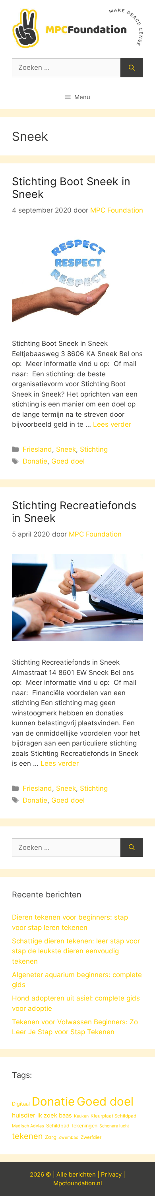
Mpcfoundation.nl (77, 1183)
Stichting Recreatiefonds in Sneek (74, 512)
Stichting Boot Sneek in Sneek (71, 188)
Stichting (94, 449)
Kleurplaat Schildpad (113, 1116)
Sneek (66, 449)
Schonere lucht (114, 1126)
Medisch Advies (28, 1126)
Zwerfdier (91, 1137)
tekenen (27, 1136)
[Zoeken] (131, 67)
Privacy (111, 1174)
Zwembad (68, 1137)
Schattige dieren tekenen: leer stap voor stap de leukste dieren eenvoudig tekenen (76, 951)
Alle (62, 1174)
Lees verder (112, 424)
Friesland (37, 449)
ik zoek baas (54, 1115)
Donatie (35, 461)
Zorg (50, 1137)
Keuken (81, 1116)
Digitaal (21, 1103)
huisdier (23, 1115)
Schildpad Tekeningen (71, 1126)
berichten (82, 1174)
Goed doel (68, 461)
